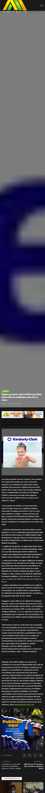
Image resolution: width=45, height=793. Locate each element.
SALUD (5, 391)
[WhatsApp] (35, 755)
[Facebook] (24, 755)
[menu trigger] (41, 5)
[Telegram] (40, 755)
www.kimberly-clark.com (24, 705)
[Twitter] (30, 755)
